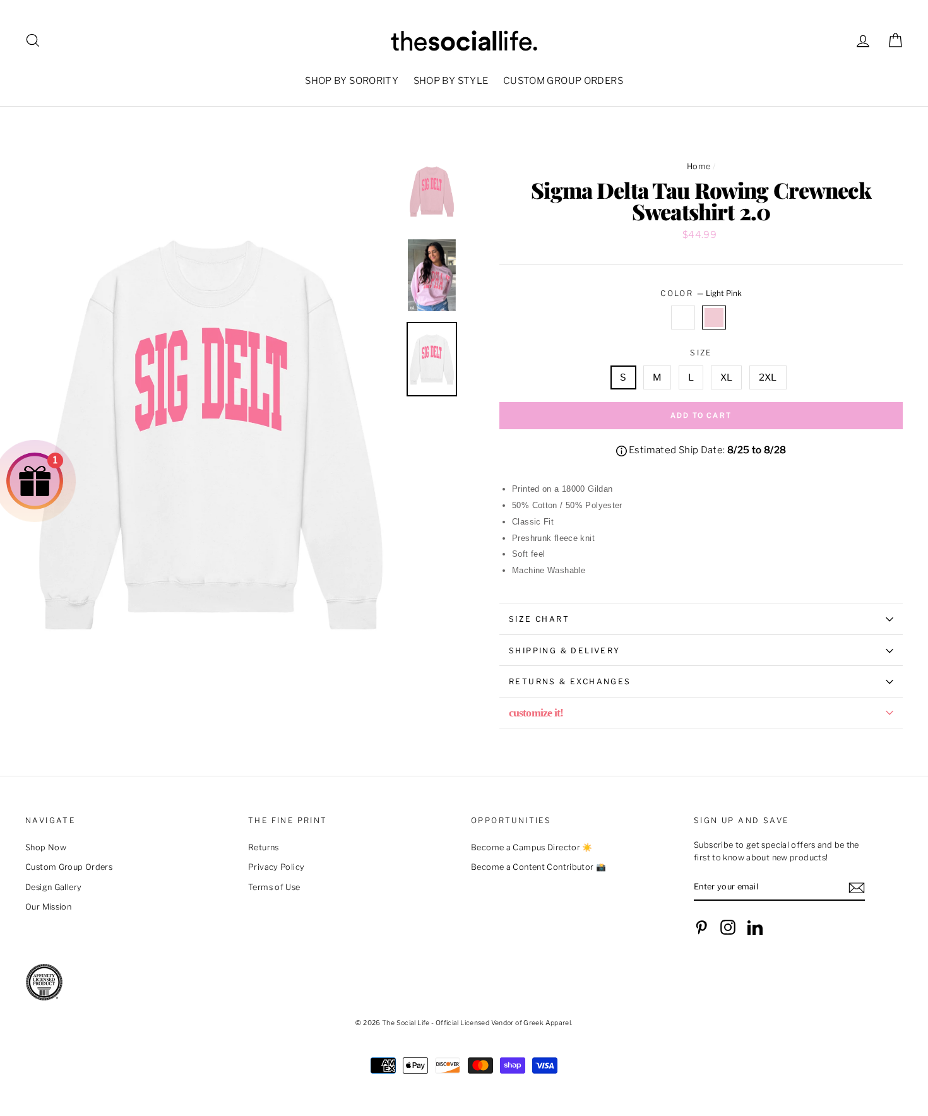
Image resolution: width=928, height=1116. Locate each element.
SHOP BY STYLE (451, 80)
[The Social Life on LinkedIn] (755, 927)
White (683, 317)
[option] (211, 433)
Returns (263, 847)
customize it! (536, 712)
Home (699, 166)
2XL (768, 377)
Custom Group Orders (68, 867)
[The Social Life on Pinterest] (701, 927)
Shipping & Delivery (565, 650)
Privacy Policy (276, 867)
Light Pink (714, 317)
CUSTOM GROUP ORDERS (563, 80)
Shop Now (45, 847)
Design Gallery (53, 887)
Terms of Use (274, 887)
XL (726, 377)
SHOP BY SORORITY (351, 80)
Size (701, 352)
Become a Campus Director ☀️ (532, 847)
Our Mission (48, 906)
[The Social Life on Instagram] (727, 927)
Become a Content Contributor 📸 (538, 867)
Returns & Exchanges (570, 681)
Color (700, 293)
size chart (539, 619)
